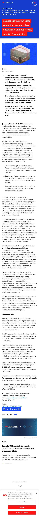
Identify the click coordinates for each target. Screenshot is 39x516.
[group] (19, 446)
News (4, 69)
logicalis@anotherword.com (17, 398)
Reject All (22, 507)
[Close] (36, 493)
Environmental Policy (19, 482)
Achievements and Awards (12, 406)
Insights (10, 8)
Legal (20, 486)
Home (3, 8)
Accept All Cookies (22, 512)
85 (11, 414)
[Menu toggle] (34, 3)
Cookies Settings (22, 502)
